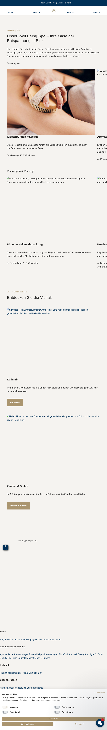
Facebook (9, 598)
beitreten (66, 3)
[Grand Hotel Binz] (53, 10)
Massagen (13, 63)
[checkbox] (5, 707)
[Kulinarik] (53, 343)
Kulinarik (15, 403)
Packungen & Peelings (20, 171)
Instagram (9, 603)
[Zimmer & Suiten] (53, 449)
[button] (83, 698)
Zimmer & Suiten (18, 505)
